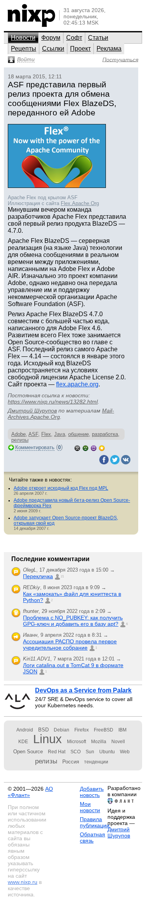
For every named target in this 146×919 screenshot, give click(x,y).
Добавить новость (92, 792)
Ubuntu (107, 751)
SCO (75, 751)
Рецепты (23, 48)
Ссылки (53, 48)
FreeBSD (103, 730)
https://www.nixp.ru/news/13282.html (53, 401)
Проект (80, 48)
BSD (43, 730)
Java (59, 434)
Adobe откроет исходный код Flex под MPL (61, 488)
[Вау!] (102, 447)
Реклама (109, 48)
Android (24, 730)
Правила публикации (94, 822)
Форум (50, 37)
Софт (74, 37)
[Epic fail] (77, 447)
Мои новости (90, 807)
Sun (90, 751)
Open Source (28, 751)
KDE (23, 741)
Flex (46, 434)
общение (78, 434)
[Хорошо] (94, 447)
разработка (105, 434)
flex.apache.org (77, 384)
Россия (70, 762)
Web (125, 751)
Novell (118, 741)
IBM (122, 730)
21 (62, 576)
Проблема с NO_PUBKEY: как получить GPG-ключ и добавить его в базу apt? (73, 620)
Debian (61, 730)
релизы (46, 761)
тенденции (96, 762)
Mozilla (98, 741)
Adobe (18, 434)
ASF (33, 434)
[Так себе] (85, 447)
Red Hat (56, 751)
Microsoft (76, 741)
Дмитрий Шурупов (32, 410)
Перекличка (38, 576)
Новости (23, 37)
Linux (47, 739)
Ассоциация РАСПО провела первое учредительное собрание (70, 644)
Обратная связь (92, 837)
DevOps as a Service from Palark (83, 690)
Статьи (98, 37)
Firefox (81, 730)
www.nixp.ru (22, 882)
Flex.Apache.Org (80, 203)
